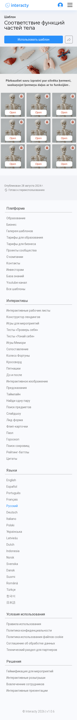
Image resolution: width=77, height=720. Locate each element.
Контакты (13, 263)
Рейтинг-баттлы (17, 452)
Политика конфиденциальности (29, 630)
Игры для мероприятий (22, 323)
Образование (15, 218)
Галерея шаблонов (19, 231)
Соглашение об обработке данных (30, 643)
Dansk (10, 570)
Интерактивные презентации (27, 690)
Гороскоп (12, 439)
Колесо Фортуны (18, 355)
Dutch (10, 544)
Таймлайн (13, 394)
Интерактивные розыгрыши (25, 677)
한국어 (10, 596)
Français (12, 499)
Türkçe (11, 589)
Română (12, 583)
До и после (14, 375)
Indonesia (12, 551)
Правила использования (23, 624)
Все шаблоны (15, 289)
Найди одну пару (18, 400)
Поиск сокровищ (18, 446)
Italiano (11, 519)
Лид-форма (14, 420)
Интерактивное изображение (27, 381)
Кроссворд (14, 362)
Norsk (10, 557)
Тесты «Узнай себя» (20, 336)
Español (11, 486)
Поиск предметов (18, 407)
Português (13, 493)
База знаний (15, 276)
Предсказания (16, 388)
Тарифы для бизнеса (21, 244)
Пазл (9, 433)
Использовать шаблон (33, 39)
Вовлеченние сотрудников (25, 684)
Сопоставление (17, 349)
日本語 (10, 602)
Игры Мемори (16, 342)
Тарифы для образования (24, 237)
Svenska (12, 564)
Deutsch (12, 512)
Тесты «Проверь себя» (22, 330)
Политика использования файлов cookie (34, 637)
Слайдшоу (13, 413)
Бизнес (11, 224)
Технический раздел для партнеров (31, 650)
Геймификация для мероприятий (29, 671)
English (11, 480)
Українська (14, 531)
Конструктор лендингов (23, 317)
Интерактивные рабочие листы (28, 310)
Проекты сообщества (21, 250)
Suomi (10, 576)
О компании (14, 257)
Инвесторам (15, 269)
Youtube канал (16, 282)
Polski (10, 525)
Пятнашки (13, 368)
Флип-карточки (17, 426)
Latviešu (12, 538)
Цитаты (11, 458)
